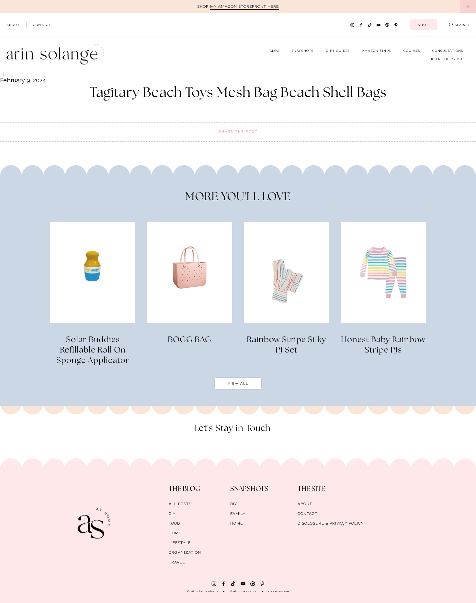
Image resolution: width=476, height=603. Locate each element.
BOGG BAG (189, 340)
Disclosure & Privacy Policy (331, 523)
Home (175, 533)
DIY (172, 513)
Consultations (447, 50)
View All (238, 383)
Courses (411, 50)
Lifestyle (180, 542)
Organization (185, 552)
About (13, 25)
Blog (274, 50)
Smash (284, 591)
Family (237, 513)
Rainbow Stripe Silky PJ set (286, 345)
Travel (177, 562)
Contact (42, 25)
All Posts (180, 504)
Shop (423, 25)
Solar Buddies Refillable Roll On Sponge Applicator (93, 350)
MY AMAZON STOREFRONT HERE (244, 6)
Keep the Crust (447, 59)
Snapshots (302, 50)
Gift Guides (338, 50)
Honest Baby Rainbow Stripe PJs (383, 345)
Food (174, 523)
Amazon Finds (376, 50)
